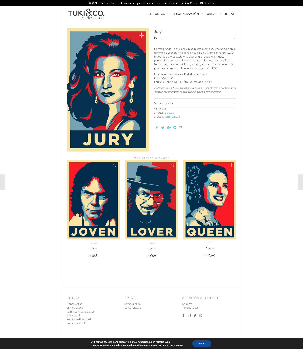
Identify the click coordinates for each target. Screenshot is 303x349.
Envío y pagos (75, 307)
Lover (151, 248)
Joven (93, 248)
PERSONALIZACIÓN (185, 13)
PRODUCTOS (156, 13)
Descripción (161, 38)
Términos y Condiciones (81, 311)
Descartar (209, 3)
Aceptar (201, 343)
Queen (210, 248)
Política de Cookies (78, 323)
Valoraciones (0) (163, 103)
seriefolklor (172, 117)
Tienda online (74, 304)
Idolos (170, 113)
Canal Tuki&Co (132, 307)
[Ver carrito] (226, 13)
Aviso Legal (73, 315)
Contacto (187, 304)
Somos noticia (132, 304)
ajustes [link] (178, 345)
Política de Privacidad (79, 319)
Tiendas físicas (190, 307)
